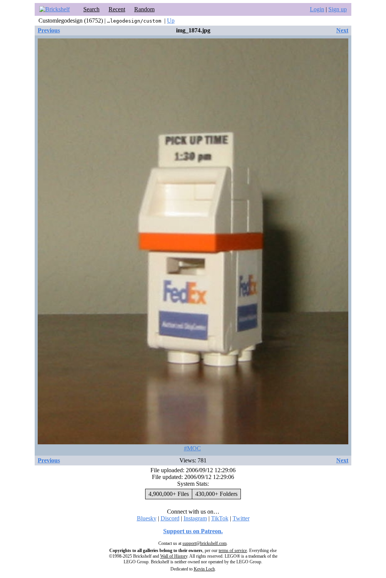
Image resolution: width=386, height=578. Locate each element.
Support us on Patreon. (193, 531)
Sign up (337, 9)
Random (144, 9)
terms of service (233, 550)
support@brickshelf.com (204, 543)
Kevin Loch (204, 569)
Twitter (241, 518)
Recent (117, 9)
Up (171, 20)
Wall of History (173, 556)
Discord (170, 518)
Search (91, 9)
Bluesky (146, 518)
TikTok (219, 518)
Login (317, 9)
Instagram (195, 518)
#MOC (192, 448)
